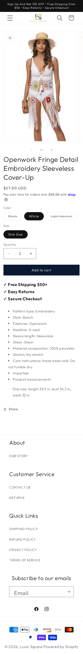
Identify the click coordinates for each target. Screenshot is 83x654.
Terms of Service (25, 560)
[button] (10, 18)
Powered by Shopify (61, 646)
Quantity (9, 244)
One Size (15, 234)
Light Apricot (63, 217)
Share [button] (13, 409)
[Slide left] (31, 150)
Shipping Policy (23, 529)
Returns (16, 498)
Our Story (18, 456)
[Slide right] (52, 150)
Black (15, 217)
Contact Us (20, 487)
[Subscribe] (68, 591)
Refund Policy (22, 539)
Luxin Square (31, 646)
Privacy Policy (23, 550)
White (34, 216)
